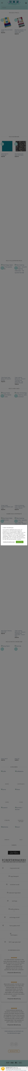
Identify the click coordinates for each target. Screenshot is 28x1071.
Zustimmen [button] (20, 542)
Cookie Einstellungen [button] (9, 542)
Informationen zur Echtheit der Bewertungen (16, 1070)
